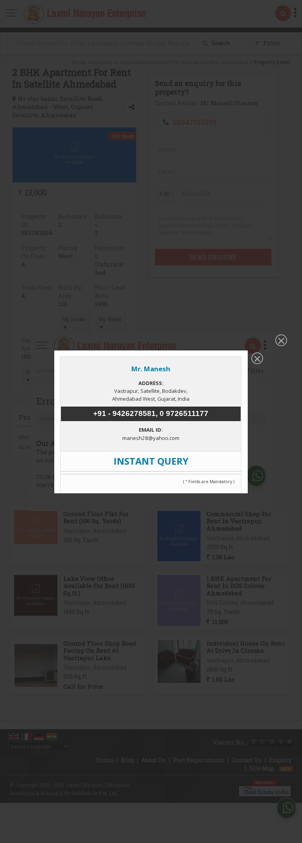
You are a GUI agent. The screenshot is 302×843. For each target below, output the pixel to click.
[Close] (280, 341)
